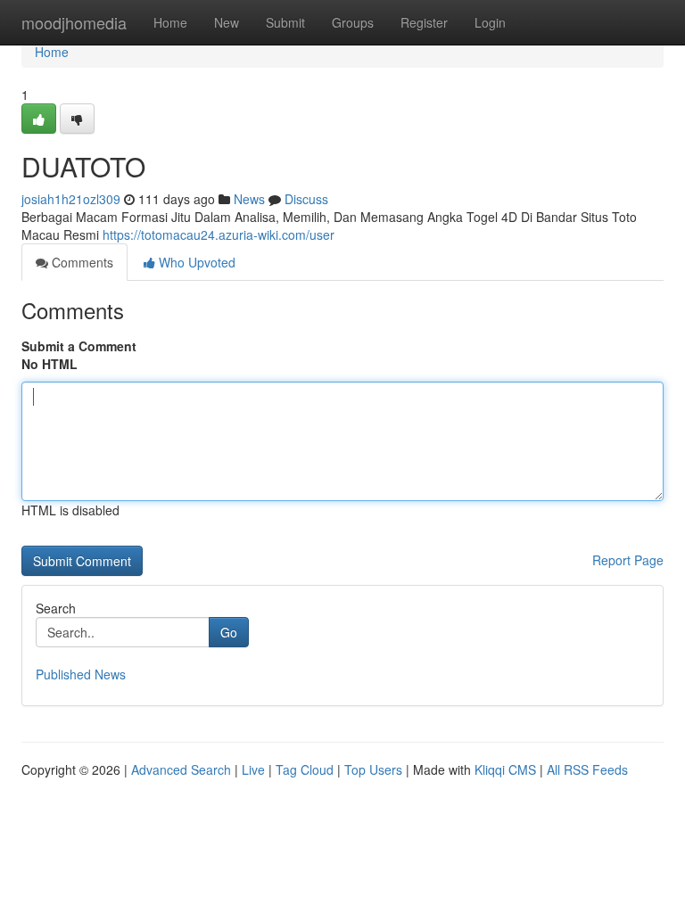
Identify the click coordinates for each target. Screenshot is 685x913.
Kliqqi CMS (505, 769)
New (226, 22)
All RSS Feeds (587, 769)
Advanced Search (181, 769)
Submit (285, 22)
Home (170, 22)
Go (228, 632)
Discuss (306, 199)
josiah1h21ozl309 (70, 199)
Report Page (628, 560)
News (249, 199)
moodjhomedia (74, 22)
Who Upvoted (195, 262)
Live (253, 769)
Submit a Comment (78, 346)
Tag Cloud (305, 769)
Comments (80, 262)
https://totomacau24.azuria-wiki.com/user (218, 234)
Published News (81, 674)
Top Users (373, 769)
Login (490, 22)
